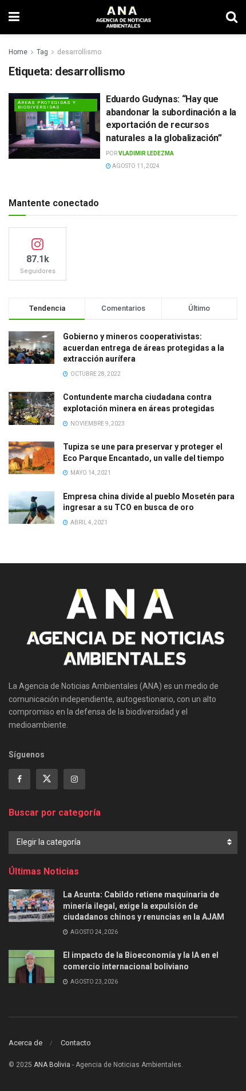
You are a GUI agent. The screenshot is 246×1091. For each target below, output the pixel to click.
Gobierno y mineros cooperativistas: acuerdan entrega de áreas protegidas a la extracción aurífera (143, 347)
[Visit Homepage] (122, 17)
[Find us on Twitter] (47, 779)
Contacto (76, 1042)
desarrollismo (79, 52)
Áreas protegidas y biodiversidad (47, 105)
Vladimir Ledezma (146, 153)
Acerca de (25, 1042)
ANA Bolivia (52, 1065)
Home (18, 52)
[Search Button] (231, 17)
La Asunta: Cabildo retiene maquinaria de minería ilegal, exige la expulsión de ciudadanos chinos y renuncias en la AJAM (143, 905)
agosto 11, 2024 (135, 166)
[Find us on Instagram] (74, 779)
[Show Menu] (14, 17)
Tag (42, 52)
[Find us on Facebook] (19, 779)
